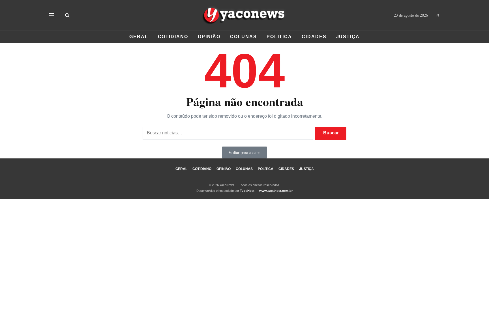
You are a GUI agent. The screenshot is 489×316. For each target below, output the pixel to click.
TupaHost (247, 190)
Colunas (243, 36)
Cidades (314, 36)
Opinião (209, 36)
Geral (138, 36)
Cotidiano (173, 36)
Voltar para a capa (244, 152)
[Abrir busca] (67, 15)
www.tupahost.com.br (276, 190)
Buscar (331, 132)
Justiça (348, 36)
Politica (279, 36)
